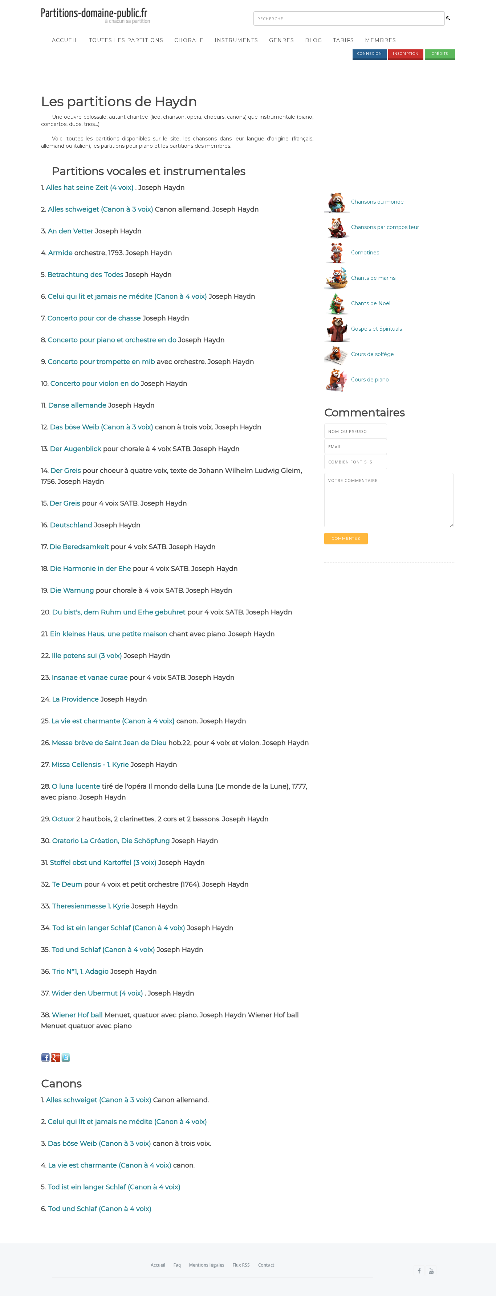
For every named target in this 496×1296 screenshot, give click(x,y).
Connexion (369, 54)
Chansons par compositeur (384, 227)
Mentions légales (206, 1265)
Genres (281, 40)
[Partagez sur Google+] (55, 1057)
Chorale (189, 40)
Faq (177, 1265)
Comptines (364, 252)
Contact (266, 1265)
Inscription (406, 54)
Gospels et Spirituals (376, 329)
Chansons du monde (377, 202)
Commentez (346, 538)
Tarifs (343, 40)
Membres (380, 40)
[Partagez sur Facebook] (45, 1057)
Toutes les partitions (126, 40)
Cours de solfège (372, 354)
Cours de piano (369, 379)
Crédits (440, 54)
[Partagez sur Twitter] (65, 1057)
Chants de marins (372, 278)
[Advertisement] (385, 137)
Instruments (236, 40)
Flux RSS (241, 1265)
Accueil (65, 40)
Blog (313, 40)
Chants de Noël (370, 303)
